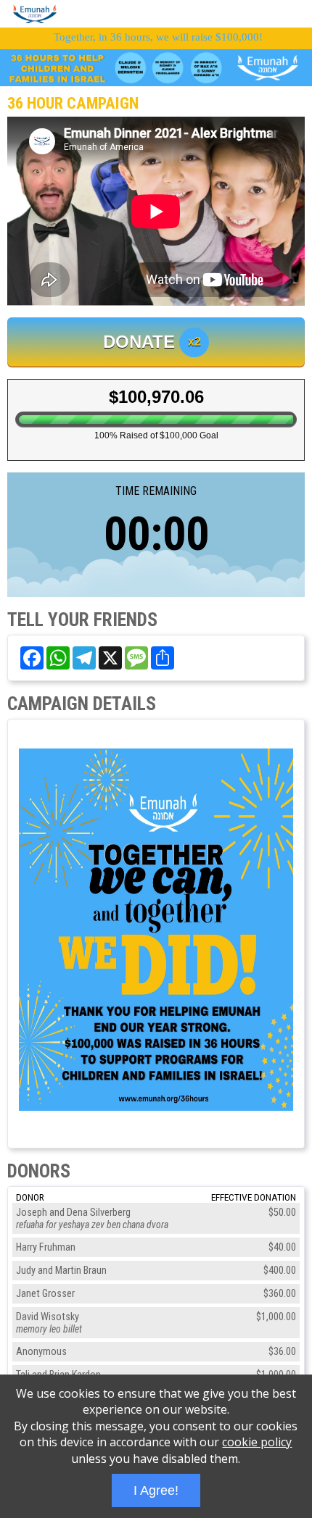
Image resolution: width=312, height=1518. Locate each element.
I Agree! (156, 1490)
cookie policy (257, 1442)
